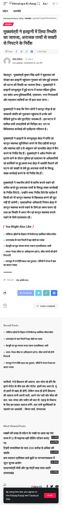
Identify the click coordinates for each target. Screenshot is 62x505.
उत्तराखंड (8, 24)
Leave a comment (47, 306)
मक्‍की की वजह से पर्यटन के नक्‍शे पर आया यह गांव (28, 433)
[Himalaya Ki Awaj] (22, 3)
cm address (22, 279)
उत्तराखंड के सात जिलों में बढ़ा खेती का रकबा (25, 239)
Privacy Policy (17, 495)
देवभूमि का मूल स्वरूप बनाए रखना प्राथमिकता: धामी (28, 245)
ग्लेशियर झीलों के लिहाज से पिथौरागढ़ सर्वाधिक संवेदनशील (31, 234)
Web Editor (17, 59)
